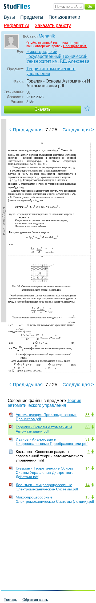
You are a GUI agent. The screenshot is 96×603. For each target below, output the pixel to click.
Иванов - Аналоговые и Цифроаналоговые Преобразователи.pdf (51, 441)
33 (87, 414)
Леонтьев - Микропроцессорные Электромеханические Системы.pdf (47, 487)
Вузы (9, 17)
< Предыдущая (26, 129)
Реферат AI (16, 25)
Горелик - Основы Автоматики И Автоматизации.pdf (44, 429)
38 (87, 427)
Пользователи (64, 17)
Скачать (42, 109)
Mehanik (47, 36)
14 (87, 468)
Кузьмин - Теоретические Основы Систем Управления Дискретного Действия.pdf (45, 472)
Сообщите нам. (75, 46)
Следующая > (78, 129)
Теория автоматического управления (50, 71)
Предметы (31, 17)
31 (87, 439)
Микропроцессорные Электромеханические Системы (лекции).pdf (55, 499)
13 (87, 497)
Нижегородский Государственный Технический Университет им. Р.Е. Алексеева (57, 56)
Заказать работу (53, 25)
